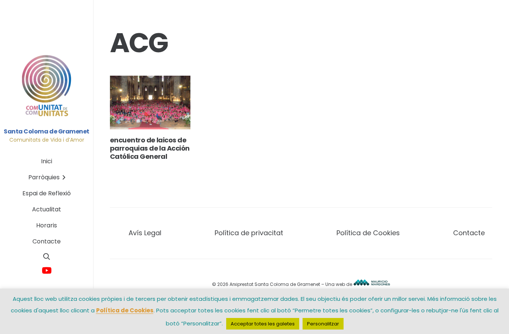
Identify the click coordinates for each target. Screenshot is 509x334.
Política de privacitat (249, 232)
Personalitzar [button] (323, 323)
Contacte (469, 232)
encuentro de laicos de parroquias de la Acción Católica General (150, 148)
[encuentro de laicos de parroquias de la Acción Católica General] (150, 102)
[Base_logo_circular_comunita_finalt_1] (47, 86)
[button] (46, 256)
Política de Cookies (368, 232)
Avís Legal (145, 232)
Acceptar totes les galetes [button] (263, 323)
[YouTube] (47, 271)
